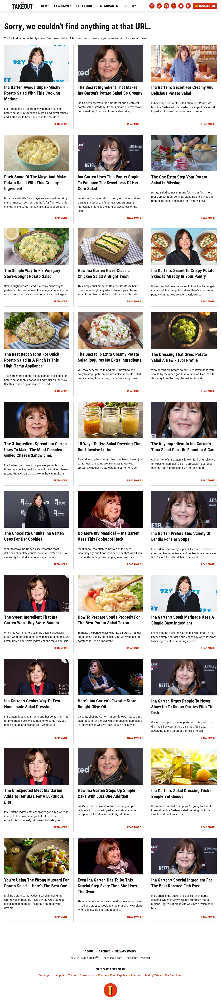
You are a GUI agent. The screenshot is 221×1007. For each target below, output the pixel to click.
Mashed (136, 975)
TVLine (72, 975)
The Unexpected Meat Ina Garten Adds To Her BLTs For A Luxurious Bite (34, 796)
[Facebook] (152, 6)
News (45, 6)
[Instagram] (166, 6)
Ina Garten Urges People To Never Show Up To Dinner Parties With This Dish (183, 706)
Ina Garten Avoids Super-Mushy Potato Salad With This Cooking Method (32, 93)
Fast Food (84, 6)
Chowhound (87, 975)
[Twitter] (159, 6)
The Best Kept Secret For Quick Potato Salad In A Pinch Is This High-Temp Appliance (31, 360)
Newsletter (207, 5)
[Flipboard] (173, 6)
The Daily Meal (173, 975)
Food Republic (119, 975)
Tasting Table (153, 975)
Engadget (44, 975)
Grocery (129, 6)
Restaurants (107, 6)
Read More (60, 124)
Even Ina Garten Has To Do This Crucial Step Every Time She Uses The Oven (107, 885)
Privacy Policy (126, 951)
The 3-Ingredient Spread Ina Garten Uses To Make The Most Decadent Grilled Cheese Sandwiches (35, 449)
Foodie (102, 975)
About (89, 951)
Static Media (88, 958)
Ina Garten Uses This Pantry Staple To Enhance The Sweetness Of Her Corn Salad (108, 182)
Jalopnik (59, 975)
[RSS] (188, 6)
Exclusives (63, 6)
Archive (104, 951)
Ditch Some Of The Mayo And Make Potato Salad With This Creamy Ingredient (35, 182)
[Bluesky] (181, 6)
